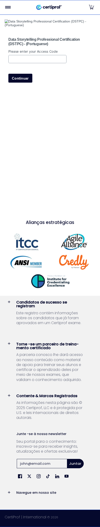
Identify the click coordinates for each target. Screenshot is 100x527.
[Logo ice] (50, 281)
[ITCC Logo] (26, 242)
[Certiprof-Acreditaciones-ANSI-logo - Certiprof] (26, 262)
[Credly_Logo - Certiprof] (73, 262)
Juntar (75, 463)
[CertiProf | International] (49, 7)
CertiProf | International (25, 517)
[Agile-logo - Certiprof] (73, 242)
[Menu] (8, 7)
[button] (91, 7)
